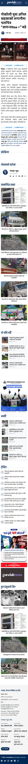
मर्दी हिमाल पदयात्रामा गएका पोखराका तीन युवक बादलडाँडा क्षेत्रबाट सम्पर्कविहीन (15, 483)
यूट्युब (15, 137)
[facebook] (10, 176)
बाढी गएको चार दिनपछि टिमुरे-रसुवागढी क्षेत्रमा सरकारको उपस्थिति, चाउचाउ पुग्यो (14, 677)
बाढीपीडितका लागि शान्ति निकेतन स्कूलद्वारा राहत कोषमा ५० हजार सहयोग (14, 207)
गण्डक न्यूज (14, 171)
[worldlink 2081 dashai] (14, 65)
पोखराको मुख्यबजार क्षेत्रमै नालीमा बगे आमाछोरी (14, 277)
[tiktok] (18, 761)
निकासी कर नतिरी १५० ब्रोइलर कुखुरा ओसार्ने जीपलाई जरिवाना (14, 230)
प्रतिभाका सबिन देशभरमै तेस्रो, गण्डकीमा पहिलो (14, 478)
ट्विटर (7, 137)
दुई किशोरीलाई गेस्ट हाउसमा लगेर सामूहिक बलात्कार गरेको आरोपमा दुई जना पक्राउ (15, 500)
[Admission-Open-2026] (14, 396)
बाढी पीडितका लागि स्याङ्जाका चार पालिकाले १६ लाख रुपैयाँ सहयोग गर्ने (14, 253)
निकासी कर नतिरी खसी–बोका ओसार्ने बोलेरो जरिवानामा (14, 300)
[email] (25, 176)
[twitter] (13, 176)
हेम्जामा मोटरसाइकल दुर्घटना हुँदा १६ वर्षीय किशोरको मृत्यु (15, 494)
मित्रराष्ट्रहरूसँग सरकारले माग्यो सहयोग (17, 439)
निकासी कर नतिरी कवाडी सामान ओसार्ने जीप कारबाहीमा (14, 323)
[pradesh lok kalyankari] (14, 547)
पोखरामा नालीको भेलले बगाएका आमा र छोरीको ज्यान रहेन (17, 365)
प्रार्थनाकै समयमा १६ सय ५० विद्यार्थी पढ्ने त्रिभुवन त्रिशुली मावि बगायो (16, 348)
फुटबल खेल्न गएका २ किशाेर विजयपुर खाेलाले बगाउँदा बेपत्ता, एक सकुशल (14, 505)
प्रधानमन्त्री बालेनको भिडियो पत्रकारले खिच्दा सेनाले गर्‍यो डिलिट (17, 356)
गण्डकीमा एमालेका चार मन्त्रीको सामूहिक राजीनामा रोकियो (14, 522)
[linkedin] (22, 176)
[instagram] (16, 176)
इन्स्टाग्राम (11, 137)
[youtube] (19, 176)
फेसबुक (3, 137)
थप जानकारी (5, 749)
